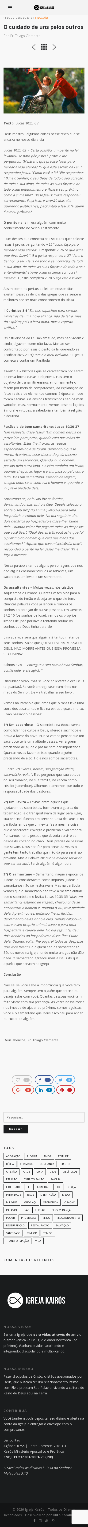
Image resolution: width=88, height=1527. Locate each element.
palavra (11, 1210)
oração (69, 1202)
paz (26, 1210)
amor (47, 1156)
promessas (28, 1217)
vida (38, 1240)
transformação (17, 1240)
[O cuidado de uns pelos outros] (44, 90)
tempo (47, 1233)
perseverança (61, 1210)
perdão (40, 1210)
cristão (11, 1171)
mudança (30, 1202)
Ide (59, 1187)
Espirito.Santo (34, 1179)
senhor (32, 1233)
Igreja (72, 1187)
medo (66, 1194)
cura (39, 1171)
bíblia (10, 1164)
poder (10, 1217)
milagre (11, 1202)
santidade (13, 1233)
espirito (11, 1179)
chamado (26, 1164)
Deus (53, 1171)
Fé (28, 1187)
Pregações (42, 17)
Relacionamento (68, 1217)
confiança (47, 1164)
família (56, 1179)
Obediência (50, 1202)
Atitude (63, 1156)
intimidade (13, 1194)
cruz (26, 1171)
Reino (46, 1217)
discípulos (69, 1171)
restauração (40, 1225)
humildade (43, 1187)
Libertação (48, 1194)
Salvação (62, 1225)
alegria (32, 1156)
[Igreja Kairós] (44, 7)
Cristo (65, 1164)
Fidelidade (13, 1187)
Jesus (30, 1194)
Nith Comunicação (68, 1515)
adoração (13, 1156)
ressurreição (15, 1225)
